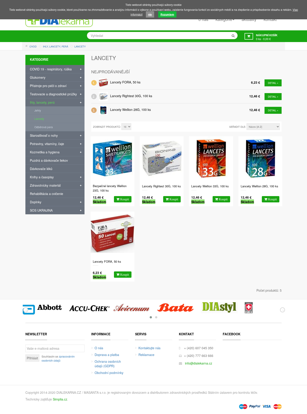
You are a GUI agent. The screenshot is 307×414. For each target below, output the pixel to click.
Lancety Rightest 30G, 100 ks (131, 96)
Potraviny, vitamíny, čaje (47, 143)
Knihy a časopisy (42, 177)
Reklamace (146, 354)
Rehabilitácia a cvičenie (46, 193)
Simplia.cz (60, 399)
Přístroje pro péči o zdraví (48, 85)
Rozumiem (167, 14)
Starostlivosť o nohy (44, 135)
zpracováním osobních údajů (58, 358)
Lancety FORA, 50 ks (125, 82)
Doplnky (35, 202)
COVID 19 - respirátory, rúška (51, 69)
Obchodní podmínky (109, 372)
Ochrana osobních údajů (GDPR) (108, 363)
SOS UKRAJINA (41, 210)
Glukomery (37, 77)
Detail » (273, 83)
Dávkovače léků (41, 168)
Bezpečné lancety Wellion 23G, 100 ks (110, 188)
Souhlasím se (58, 358)
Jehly (37, 110)
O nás (99, 348)
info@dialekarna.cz (198, 363)
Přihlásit (32, 358)
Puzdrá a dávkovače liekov (49, 160)
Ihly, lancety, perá (42, 102)
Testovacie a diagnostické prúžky (53, 94)
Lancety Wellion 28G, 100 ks (130, 109)
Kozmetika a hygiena (45, 152)
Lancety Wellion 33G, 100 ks (210, 186)
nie (150, 14)
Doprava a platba (107, 354)
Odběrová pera (43, 127)
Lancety (39, 119)
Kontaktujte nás (149, 348)
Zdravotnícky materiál (45, 185)
